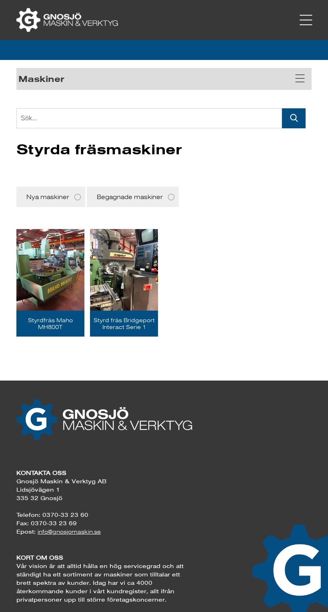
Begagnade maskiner (130, 196)
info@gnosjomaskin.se (69, 531)
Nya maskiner (47, 196)
